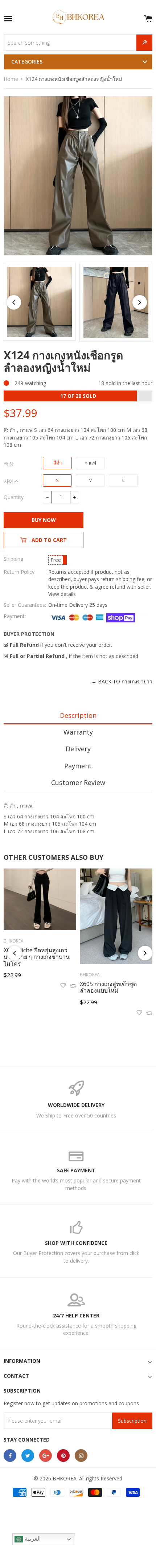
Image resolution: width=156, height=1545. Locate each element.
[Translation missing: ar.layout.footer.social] (10, 1455)
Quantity (14, 497)
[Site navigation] (8, 19)
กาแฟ (90, 462)
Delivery (78, 748)
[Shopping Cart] (148, 17)
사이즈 (11, 481)
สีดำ (57, 462)
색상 (9, 463)
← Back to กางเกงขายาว (121, 681)
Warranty (78, 732)
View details (62, 593)
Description (78, 715)
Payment (78, 765)
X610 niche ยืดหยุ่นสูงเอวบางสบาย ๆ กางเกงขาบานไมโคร (37, 957)
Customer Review (78, 782)
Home (11, 78)
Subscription (132, 1420)
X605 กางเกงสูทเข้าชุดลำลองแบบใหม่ (108, 987)
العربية (32, 1539)
